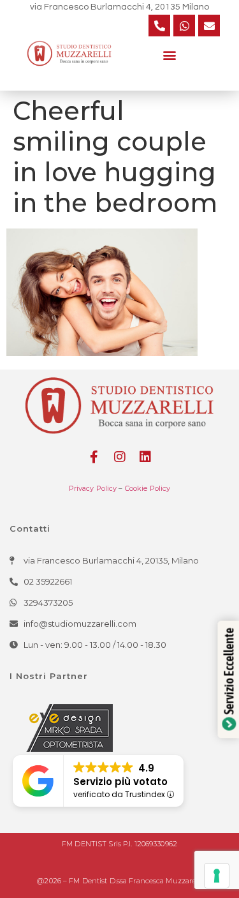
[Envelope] (209, 25)
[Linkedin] (145, 457)
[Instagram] (119, 457)
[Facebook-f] (94, 457)
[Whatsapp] (184, 25)
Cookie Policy (148, 488)
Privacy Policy (93, 488)
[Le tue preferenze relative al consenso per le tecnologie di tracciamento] (217, 876)
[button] (169, 54)
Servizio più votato (120, 781)
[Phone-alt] (159, 25)
